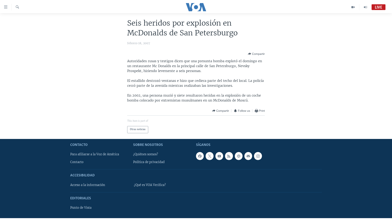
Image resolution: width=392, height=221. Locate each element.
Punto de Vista (80, 208)
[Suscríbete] (248, 156)
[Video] (353, 7)
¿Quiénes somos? (145, 154)
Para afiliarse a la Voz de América (94, 154)
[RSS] (229, 156)
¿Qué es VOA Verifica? (150, 185)
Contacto (77, 162)
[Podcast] (239, 156)
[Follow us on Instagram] (258, 156)
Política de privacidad (149, 162)
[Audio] (365, 7)
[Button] (256, 53)
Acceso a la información (87, 185)
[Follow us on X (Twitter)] (209, 156)
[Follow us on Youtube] (219, 156)
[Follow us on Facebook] (200, 156)
